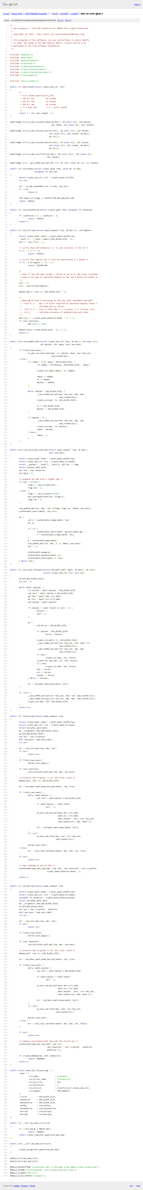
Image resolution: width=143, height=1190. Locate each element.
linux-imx (16, 13)
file (60, 20)
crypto (74, 13)
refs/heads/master (36, 13)
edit (68, 20)
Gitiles (17, 1185)
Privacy (24, 1185)
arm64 (64, 13)
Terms (32, 1185)
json (138, 1185)
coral (6, 13)
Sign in (137, 4)
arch (55, 13)
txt (131, 1185)
